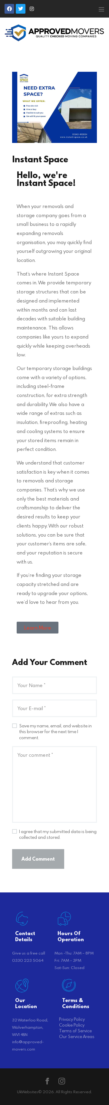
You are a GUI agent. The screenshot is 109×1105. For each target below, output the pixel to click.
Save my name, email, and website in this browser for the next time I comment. (55, 731)
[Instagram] (32, 9)
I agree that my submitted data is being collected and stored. (58, 834)
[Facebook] (9, 9)
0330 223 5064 (27, 960)
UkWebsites (27, 1091)
